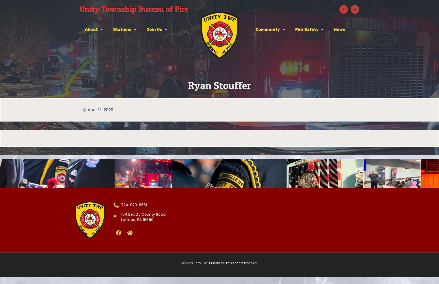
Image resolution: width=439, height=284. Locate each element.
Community (268, 29)
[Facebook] (119, 233)
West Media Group (237, 262)
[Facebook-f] (343, 9)
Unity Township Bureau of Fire (134, 9)
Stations (122, 29)
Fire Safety (307, 29)
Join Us (154, 29)
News (339, 29)
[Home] (355, 9)
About (91, 29)
